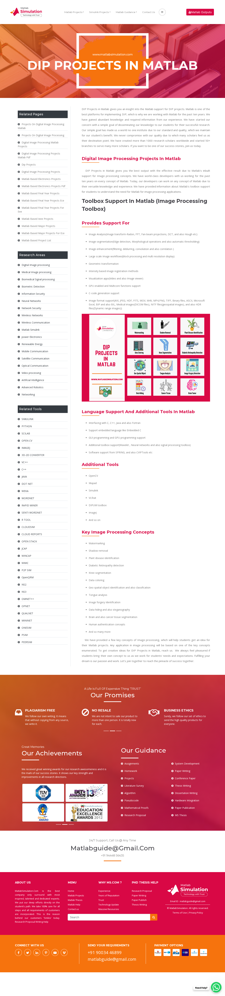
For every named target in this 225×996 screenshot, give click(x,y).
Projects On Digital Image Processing (43, 135)
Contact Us (148, 12)
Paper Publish (139, 900)
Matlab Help (74, 904)
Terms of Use (180, 912)
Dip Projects (29, 164)
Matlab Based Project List (36, 240)
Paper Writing (139, 895)
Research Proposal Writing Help (31, 921)
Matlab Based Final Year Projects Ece (43, 200)
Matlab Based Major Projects (38, 226)
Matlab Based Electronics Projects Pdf (43, 186)
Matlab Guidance (125, 12)
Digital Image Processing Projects (41, 171)
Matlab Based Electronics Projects (41, 179)
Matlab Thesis (75, 900)
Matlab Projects (73, 12)
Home (71, 890)
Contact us (73, 909)
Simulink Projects (99, 12)
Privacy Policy (196, 912)
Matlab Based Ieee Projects (37, 218)
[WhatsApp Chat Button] (216, 987)
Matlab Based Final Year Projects (40, 193)
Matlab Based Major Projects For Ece (43, 233)
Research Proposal (142, 890)
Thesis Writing (139, 904)
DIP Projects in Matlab (99, 170)
